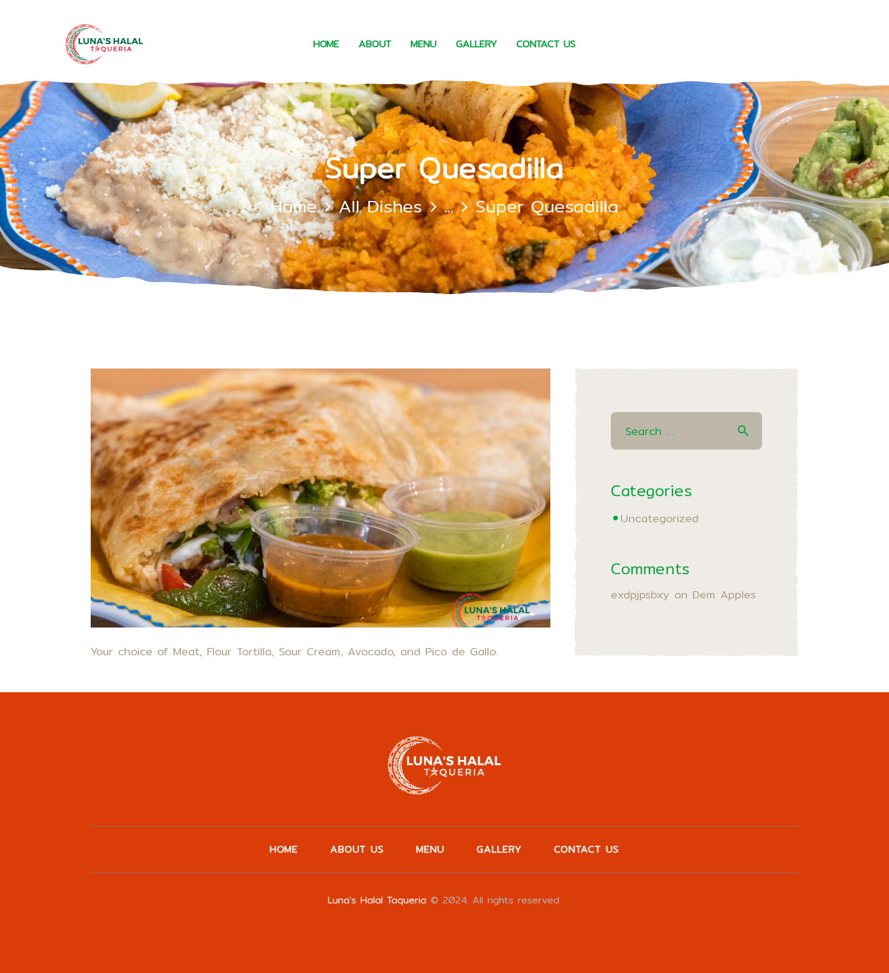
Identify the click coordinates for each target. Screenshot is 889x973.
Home (293, 206)
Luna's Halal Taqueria (377, 900)
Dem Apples (724, 594)
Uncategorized (659, 518)
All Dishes (380, 206)
